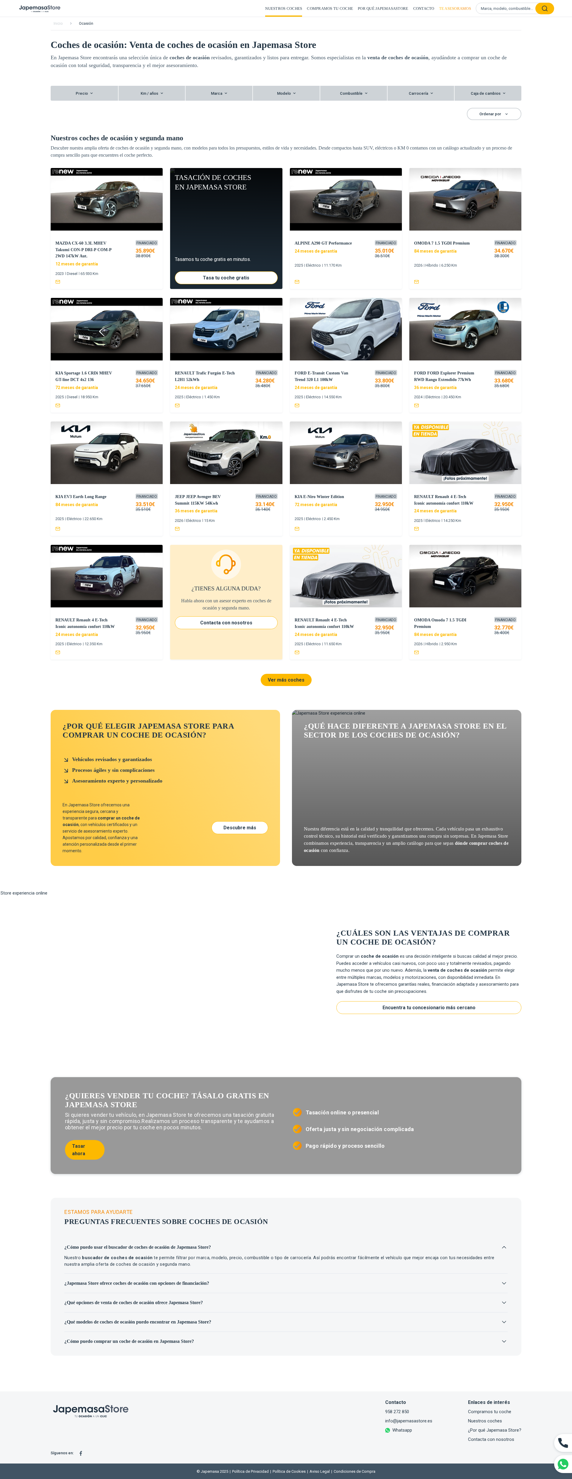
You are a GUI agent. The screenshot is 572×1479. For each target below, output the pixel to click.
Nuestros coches (283, 8)
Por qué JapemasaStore (383, 8)
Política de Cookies (288, 1471)
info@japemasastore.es (408, 1421)
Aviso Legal (318, 1471)
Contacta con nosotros (491, 1439)
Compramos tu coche (330, 8)
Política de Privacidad (249, 1471)
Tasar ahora (78, 1149)
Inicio (58, 23)
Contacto (423, 8)
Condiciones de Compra (353, 1471)
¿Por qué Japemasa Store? (494, 1430)
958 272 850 (397, 1411)
